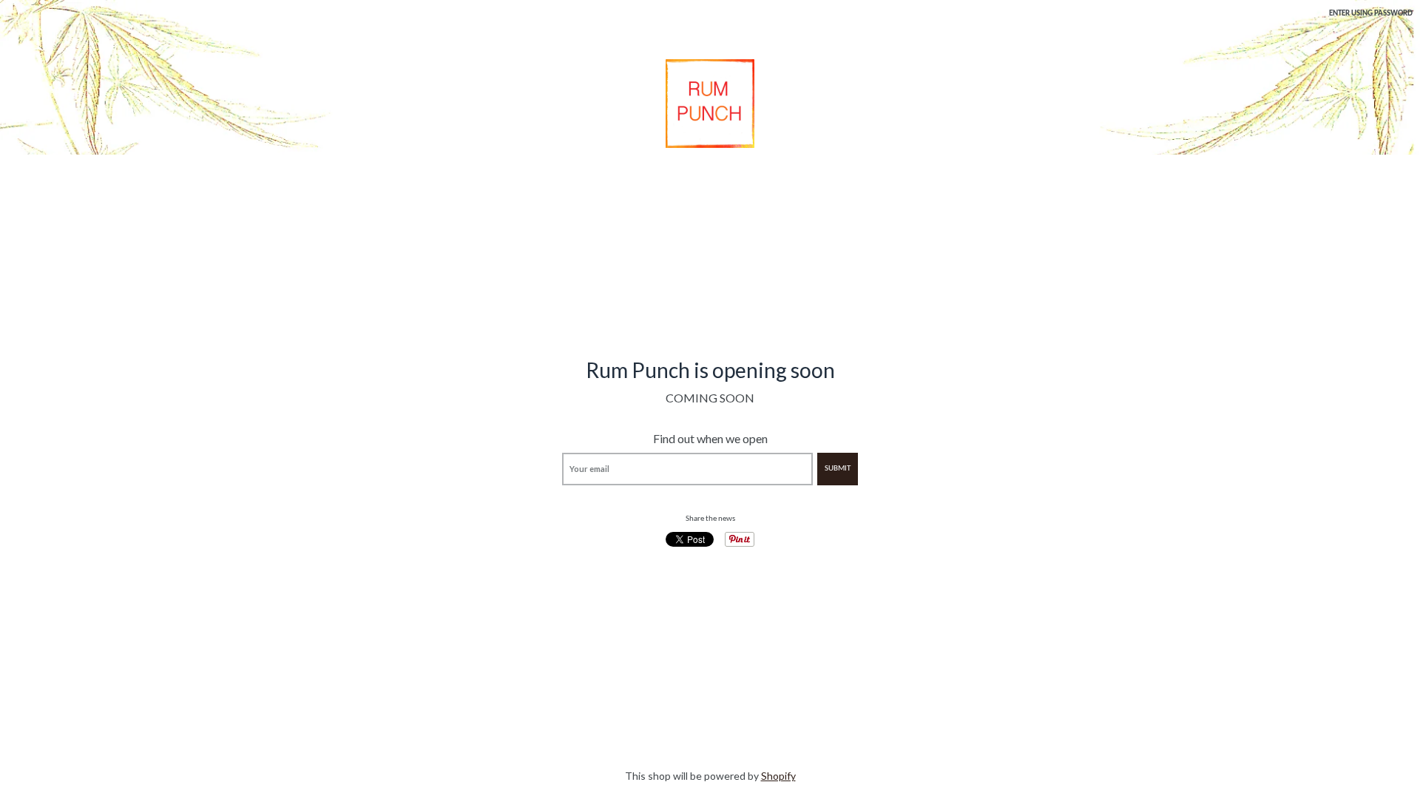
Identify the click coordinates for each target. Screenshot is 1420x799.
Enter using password (1371, 14)
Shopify (778, 775)
